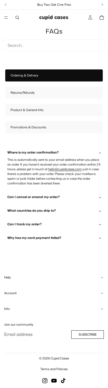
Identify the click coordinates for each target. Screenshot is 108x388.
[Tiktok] (63, 381)
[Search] (17, 17)
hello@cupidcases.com (65, 169)
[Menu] (6, 18)
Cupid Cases (60, 358)
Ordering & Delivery (24, 75)
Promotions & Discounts (28, 127)
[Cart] (101, 17)
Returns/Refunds (22, 92)
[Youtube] (54, 381)
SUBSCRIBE (87, 334)
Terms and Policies (54, 369)
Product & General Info (27, 110)
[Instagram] (45, 381)
